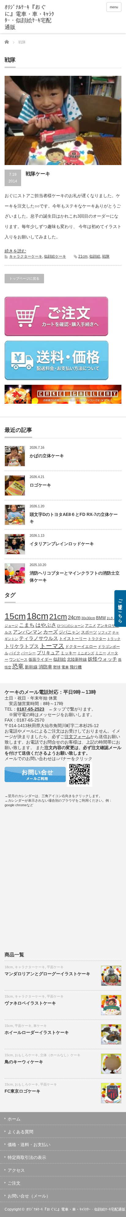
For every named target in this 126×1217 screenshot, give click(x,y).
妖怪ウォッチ (102, 659)
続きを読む (15, 250)
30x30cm (88, 618)
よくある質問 (20, 1131)
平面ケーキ (55, 967)
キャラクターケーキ (25, 256)
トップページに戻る (24, 278)
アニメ (90, 625)
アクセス (16, 1170)
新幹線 (31, 666)
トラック (113, 639)
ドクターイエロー (81, 646)
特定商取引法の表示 (27, 1157)
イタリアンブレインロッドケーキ (62, 543)
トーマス (52, 645)
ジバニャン (69, 632)
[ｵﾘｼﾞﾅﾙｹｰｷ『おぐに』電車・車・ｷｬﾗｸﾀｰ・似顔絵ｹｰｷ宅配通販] (30, 17)
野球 (57, 667)
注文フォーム (77, 736)
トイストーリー (73, 639)
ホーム (14, 1118)
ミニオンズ (85, 653)
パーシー (28, 653)
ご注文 (14, 1183)
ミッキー (68, 653)
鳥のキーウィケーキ (24, 1061)
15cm (15, 616)
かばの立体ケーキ (47, 455)
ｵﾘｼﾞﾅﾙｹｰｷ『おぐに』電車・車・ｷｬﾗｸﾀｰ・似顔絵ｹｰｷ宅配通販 (75, 1209)
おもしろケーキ (26, 1055)
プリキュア (48, 652)
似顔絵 (94, 256)
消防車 (45, 666)
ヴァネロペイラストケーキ (30, 1003)
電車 (65, 667)
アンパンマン (27, 631)
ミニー (100, 653)
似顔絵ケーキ (55, 256)
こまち (27, 625)
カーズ (50, 631)
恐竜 (18, 666)
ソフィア (104, 632)
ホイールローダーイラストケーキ (37, 1032)
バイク (14, 653)
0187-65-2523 (30, 709)
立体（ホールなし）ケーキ (60, 1055)
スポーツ (89, 632)
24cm (74, 617)
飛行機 (76, 667)
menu (114, 7)
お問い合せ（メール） (29, 1195)
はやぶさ (45, 625)
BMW (101, 618)
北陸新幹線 (77, 659)
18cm (37, 616)
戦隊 (105, 256)
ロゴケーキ (40, 485)
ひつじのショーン (70, 625)
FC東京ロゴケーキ (22, 1091)
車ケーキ (40, 1026)
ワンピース (18, 659)
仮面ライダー (40, 659)
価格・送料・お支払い (29, 1144)
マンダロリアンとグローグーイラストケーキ (47, 973)
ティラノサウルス (38, 638)
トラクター (97, 639)
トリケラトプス (22, 646)
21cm (82, 256)
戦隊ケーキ (38, 173)
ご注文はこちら (120, 608)
